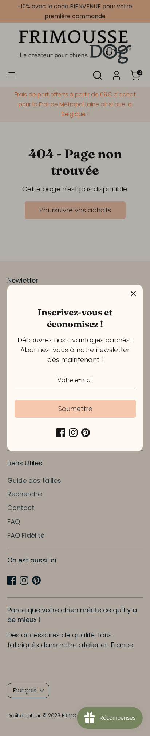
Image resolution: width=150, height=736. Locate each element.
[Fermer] (133, 294)
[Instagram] (73, 432)
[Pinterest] (85, 432)
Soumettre (75, 408)
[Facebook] (60, 432)
